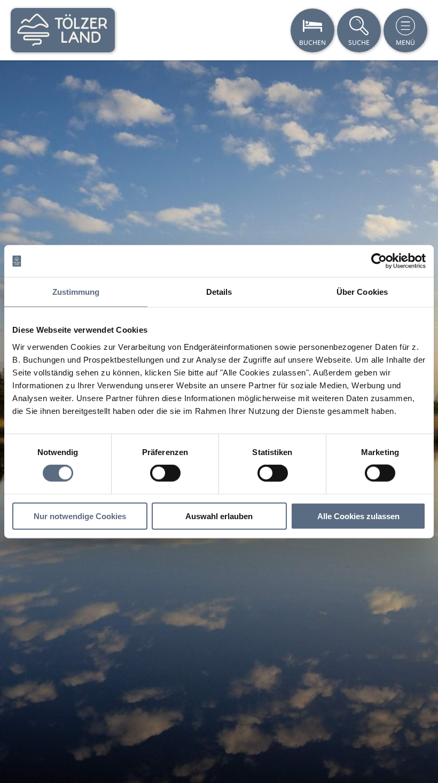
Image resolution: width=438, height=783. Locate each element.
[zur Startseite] (63, 30)
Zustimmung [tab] (76, 291)
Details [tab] (219, 291)
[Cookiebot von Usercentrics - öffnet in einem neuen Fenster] (379, 261)
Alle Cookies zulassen (358, 515)
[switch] (165, 473)
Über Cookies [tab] (362, 291)
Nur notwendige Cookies (80, 515)
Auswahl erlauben (219, 515)
